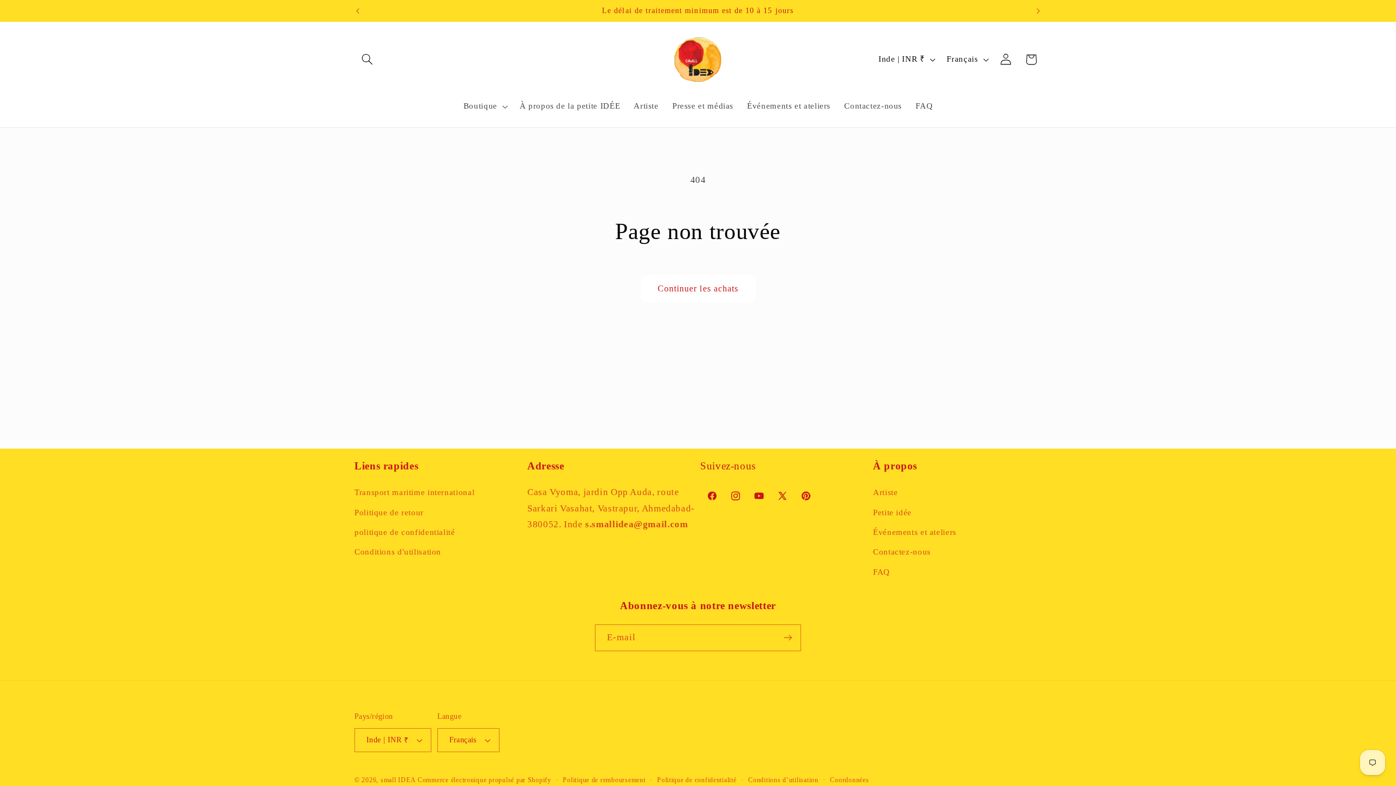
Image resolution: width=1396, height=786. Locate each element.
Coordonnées (849, 780)
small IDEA (398, 780)
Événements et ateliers (914, 532)
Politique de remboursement (604, 780)
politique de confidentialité (404, 532)
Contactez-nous (902, 551)
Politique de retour (389, 512)
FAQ (881, 572)
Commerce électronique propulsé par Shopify (484, 780)
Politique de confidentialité (697, 780)
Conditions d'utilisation (397, 551)
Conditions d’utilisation (783, 780)
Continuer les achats (698, 288)
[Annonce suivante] (1038, 11)
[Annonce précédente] (358, 11)
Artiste (885, 492)
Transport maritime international (414, 492)
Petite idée (892, 512)
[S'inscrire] (788, 637)
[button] (367, 59)
